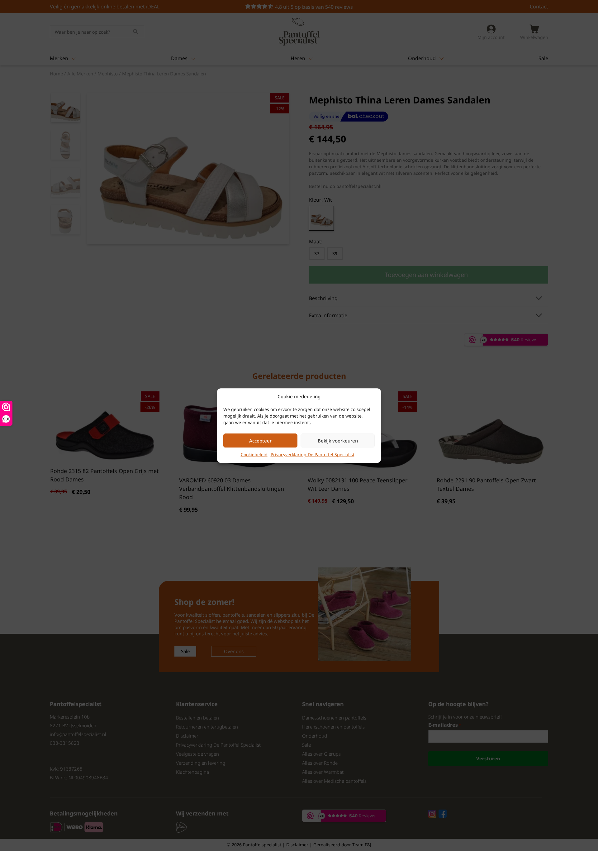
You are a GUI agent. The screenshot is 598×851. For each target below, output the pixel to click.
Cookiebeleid (254, 454)
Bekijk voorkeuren (338, 440)
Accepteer (260, 440)
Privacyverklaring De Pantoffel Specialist (312, 454)
